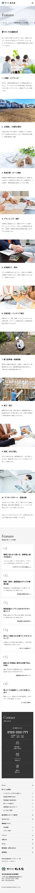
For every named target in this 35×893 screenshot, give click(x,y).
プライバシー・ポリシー (9, 861)
